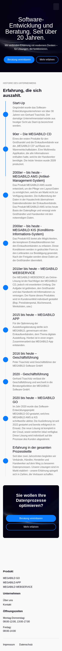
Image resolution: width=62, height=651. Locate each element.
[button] (56, 6)
